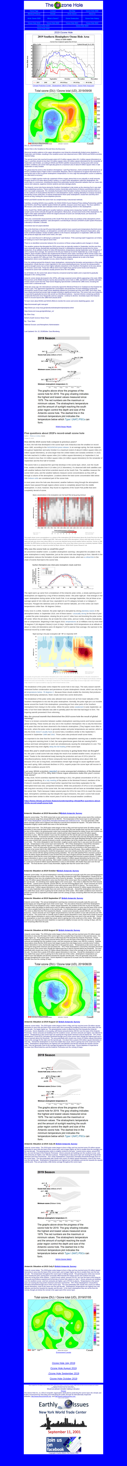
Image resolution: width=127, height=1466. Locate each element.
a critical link (89, 557)
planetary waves (88, 611)
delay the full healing (57, 747)
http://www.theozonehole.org (41, 1396)
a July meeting (50, 780)
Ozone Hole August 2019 (63, 1368)
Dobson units (33, 478)
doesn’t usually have (44, 732)
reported (53, 771)
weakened (79, 707)
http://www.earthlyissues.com (65, 1396)
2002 (53, 735)
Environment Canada (63, 1352)
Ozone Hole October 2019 (63, 1378)
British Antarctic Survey (71, 813)
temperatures (71, 622)
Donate (63, 1391)
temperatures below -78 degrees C (40, 692)
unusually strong (79, 614)
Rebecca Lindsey (35, 436)
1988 (45, 735)
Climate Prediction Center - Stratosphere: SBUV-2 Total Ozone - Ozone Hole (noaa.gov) (63, 86)
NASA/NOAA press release (58, 447)
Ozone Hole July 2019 (63, 1363)
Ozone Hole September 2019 (63, 1373)
